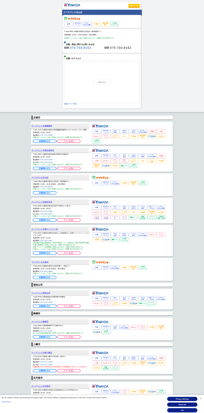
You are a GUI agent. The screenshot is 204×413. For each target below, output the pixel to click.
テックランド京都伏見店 (41, 202)
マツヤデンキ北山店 (39, 177)
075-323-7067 (46, 240)
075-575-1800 (46, 135)
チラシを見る (69, 141)
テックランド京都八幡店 (41, 352)
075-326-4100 (46, 160)
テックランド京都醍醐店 (41, 126)
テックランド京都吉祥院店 (42, 150)
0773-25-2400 (46, 302)
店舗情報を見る (44, 141)
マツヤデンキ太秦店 (39, 262)
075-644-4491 (46, 214)
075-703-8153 (80, 47)
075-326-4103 (46, 162)
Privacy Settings (182, 399)
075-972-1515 (46, 362)
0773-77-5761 (46, 331)
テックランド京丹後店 (40, 386)
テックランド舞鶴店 (39, 322)
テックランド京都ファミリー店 (44, 229)
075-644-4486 (46, 211)
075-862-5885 (46, 271)
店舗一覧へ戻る (134, 5)
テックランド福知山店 (40, 293)
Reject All (182, 405)
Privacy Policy (6, 401)
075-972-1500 (46, 365)
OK (182, 410)
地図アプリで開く (70, 104)
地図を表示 (102, 82)
